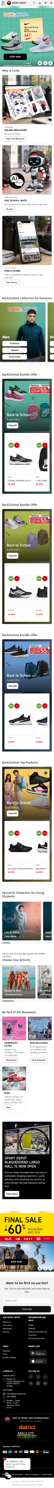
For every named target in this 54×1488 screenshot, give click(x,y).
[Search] (34, 3)
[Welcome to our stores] (27, 36)
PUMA (10, 738)
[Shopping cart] (45, 3)
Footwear (16, 344)
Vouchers (32, 1335)
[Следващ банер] (50, 63)
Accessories (15, 357)
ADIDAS (11, 610)
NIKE (10, 477)
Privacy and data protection (12, 1475)
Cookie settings (9, 1357)
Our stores (7, 1325)
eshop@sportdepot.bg (16, 1394)
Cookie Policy (47, 1475)
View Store (12, 1194)
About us (7, 1322)
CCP (5, 1354)
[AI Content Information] (45, 773)
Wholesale (7, 1328)
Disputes (6, 1351)
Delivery (31, 1328)
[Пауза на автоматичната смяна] (40, 63)
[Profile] (40, 3)
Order (31, 1325)
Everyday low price (36, 1338)
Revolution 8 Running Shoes (20, 869)
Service (6, 1332)
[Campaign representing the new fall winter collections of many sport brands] (27, 1241)
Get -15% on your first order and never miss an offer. (27, 1287)
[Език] (51, 3)
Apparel (16, 350)
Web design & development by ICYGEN (27, 1485)
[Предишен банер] (45, 63)
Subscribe (27, 1309)
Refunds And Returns (37, 1332)
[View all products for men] (22, 332)
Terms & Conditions (32, 1475)
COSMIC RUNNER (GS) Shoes (20, 481)
